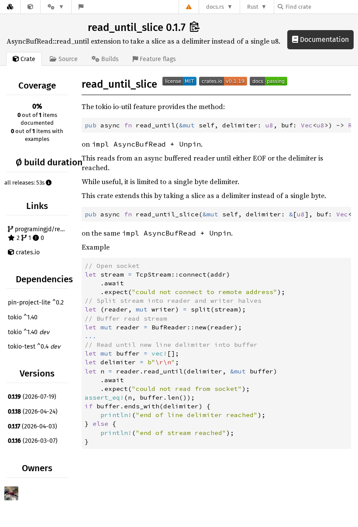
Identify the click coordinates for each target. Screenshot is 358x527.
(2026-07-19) (32, 396)
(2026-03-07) (33, 441)
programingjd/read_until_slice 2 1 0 (41, 234)
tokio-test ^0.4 (34, 346)
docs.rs (215, 6)
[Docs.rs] (10, 7)
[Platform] (56, 7)
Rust (252, 6)
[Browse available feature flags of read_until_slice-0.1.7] (81, 7)
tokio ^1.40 (23, 317)
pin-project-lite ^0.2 (36, 302)
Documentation (323, 39)
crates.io (27, 252)
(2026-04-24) (33, 411)
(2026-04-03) (32, 426)
